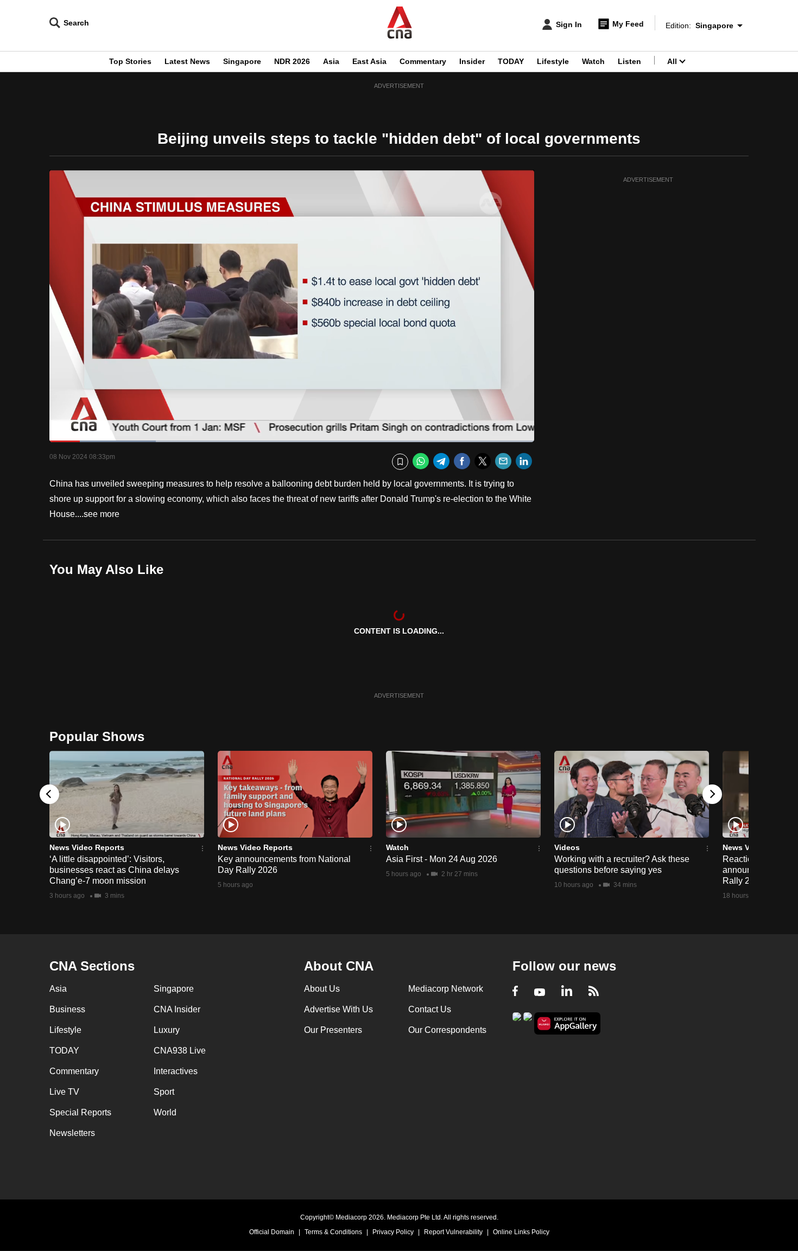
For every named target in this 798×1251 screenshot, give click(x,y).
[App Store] (527, 1022)
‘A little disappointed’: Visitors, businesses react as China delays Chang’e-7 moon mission (114, 869)
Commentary (423, 61)
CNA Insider (177, 1009)
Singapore (242, 61)
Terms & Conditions (333, 1232)
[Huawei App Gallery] (567, 1023)
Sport (164, 1091)
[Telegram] (441, 461)
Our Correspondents (447, 1030)
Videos (567, 847)
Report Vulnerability (453, 1232)
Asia (331, 61)
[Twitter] (482, 461)
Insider (472, 61)
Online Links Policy (521, 1232)
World (165, 1112)
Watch (593, 61)
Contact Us (429, 1009)
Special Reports (80, 1112)
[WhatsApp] (421, 461)
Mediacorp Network (445, 988)
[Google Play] (516, 1022)
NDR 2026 (292, 61)
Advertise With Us (338, 1009)
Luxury (167, 1030)
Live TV (64, 1091)
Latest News (187, 61)
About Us (322, 988)
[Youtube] (539, 992)
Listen (629, 61)
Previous (49, 794)
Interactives (176, 1071)
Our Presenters (333, 1030)
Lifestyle (553, 61)
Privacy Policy (393, 1232)
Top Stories (130, 61)
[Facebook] (462, 461)
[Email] (503, 461)
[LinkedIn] (524, 461)
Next (712, 794)
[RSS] (593, 992)
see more (101, 514)
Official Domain (271, 1232)
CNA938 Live (180, 1050)
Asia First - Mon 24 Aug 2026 (441, 859)
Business (67, 1009)
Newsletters (72, 1133)
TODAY (511, 61)
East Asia (369, 61)
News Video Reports (86, 847)
